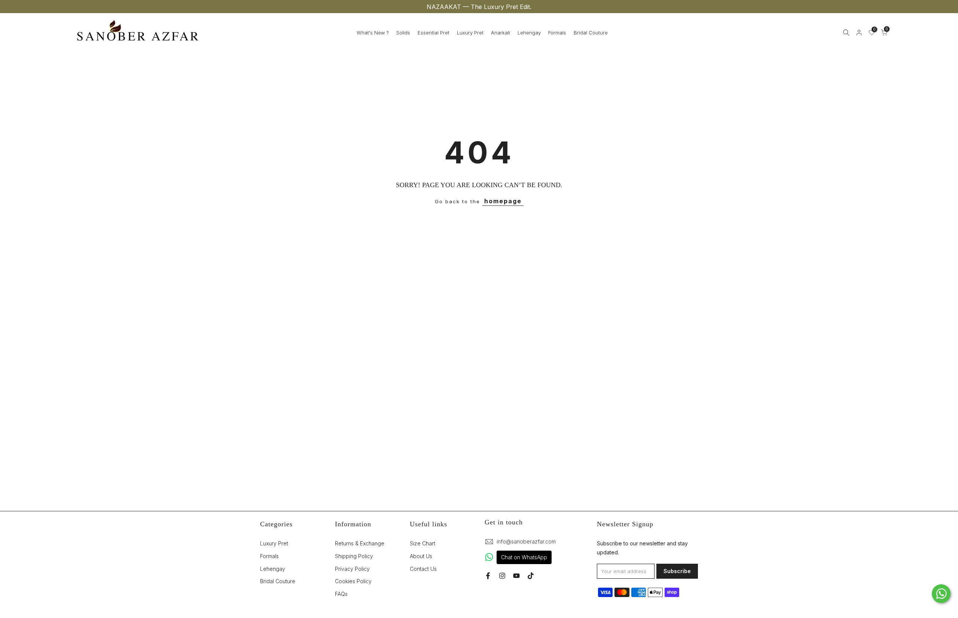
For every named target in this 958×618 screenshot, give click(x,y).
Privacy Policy (352, 568)
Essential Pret (433, 33)
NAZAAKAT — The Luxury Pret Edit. (479, 6)
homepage (503, 201)
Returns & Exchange (359, 543)
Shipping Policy (354, 555)
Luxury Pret (470, 33)
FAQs (341, 594)
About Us (421, 555)
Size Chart (422, 543)
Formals (557, 33)
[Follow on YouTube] (516, 575)
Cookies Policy (353, 581)
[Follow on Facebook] (488, 575)
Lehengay (529, 33)
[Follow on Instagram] (502, 575)
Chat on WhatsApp (524, 557)
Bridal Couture (591, 33)
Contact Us (423, 568)
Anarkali (500, 33)
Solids (403, 33)
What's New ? (373, 33)
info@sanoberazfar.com (526, 541)
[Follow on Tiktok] (530, 575)
